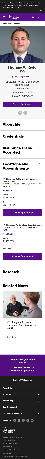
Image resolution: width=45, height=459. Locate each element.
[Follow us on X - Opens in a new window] (19, 420)
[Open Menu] (4, 17)
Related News (15, 286)
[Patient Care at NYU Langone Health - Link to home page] (14, 17)
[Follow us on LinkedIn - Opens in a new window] (32, 420)
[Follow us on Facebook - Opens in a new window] (14, 420)
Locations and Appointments (16, 166)
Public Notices (7, 447)
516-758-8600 (8, 241)
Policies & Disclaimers (10, 443)
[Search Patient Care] (33, 17)
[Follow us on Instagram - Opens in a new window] (23, 420)
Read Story (11, 337)
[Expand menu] (39, 388)
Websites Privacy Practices (11, 450)
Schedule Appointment (22, 104)
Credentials (13, 136)
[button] (40, 11)
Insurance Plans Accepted (17, 150)
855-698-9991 (23, 456)
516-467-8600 (26, 96)
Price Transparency (9, 440)
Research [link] (11, 272)
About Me (12, 124)
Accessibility (7, 453)
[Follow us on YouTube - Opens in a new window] (27, 420)
